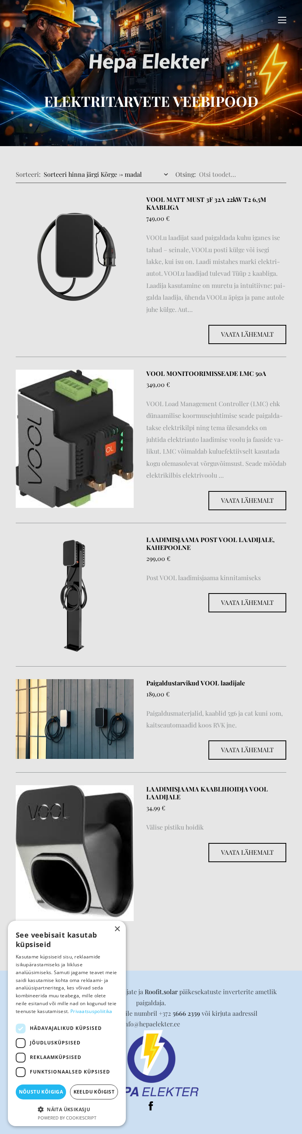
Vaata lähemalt (247, 334)
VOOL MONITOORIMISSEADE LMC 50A (206, 373)
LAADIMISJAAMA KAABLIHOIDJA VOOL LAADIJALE (207, 793)
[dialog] (67, 1023)
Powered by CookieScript (67, 1118)
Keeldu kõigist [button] (94, 1091)
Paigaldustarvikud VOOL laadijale (195, 683)
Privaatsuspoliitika (91, 1011)
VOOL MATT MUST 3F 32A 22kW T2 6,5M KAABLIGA (206, 203)
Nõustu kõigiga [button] (41, 1091)
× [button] (117, 929)
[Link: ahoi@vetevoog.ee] (151, 1062)
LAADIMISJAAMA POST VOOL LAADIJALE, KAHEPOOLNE (210, 543)
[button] (67, 1109)
